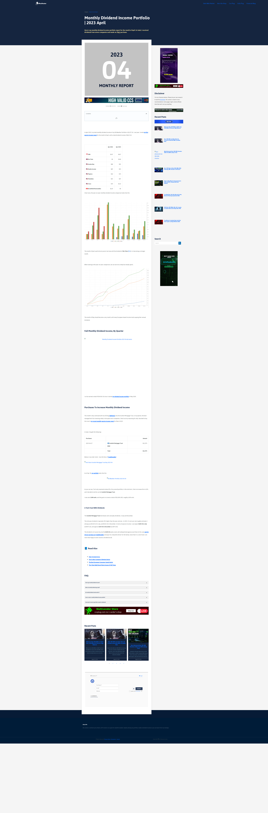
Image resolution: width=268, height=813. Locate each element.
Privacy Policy (138, 691)
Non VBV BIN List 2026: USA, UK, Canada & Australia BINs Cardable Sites (116, 643)
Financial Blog (251, 3)
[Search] (179, 243)
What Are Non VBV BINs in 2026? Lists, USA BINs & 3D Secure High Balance (94, 643)
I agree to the (135, 691)
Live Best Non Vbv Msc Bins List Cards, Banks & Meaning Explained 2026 (173, 195)
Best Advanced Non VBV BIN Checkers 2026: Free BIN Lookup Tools (138, 646)
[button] (146, 113)
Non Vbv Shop (221, 3)
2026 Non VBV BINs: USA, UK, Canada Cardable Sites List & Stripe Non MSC (172, 208)
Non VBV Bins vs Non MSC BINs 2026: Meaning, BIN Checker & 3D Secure (172, 168)
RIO (129, 251)
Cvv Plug (232, 3)
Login (141, 676)
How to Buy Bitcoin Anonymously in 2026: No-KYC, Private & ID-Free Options (172, 182)
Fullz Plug (240, 3)
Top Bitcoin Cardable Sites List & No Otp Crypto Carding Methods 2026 (172, 221)
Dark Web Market (208, 3)
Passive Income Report (93, 12)
